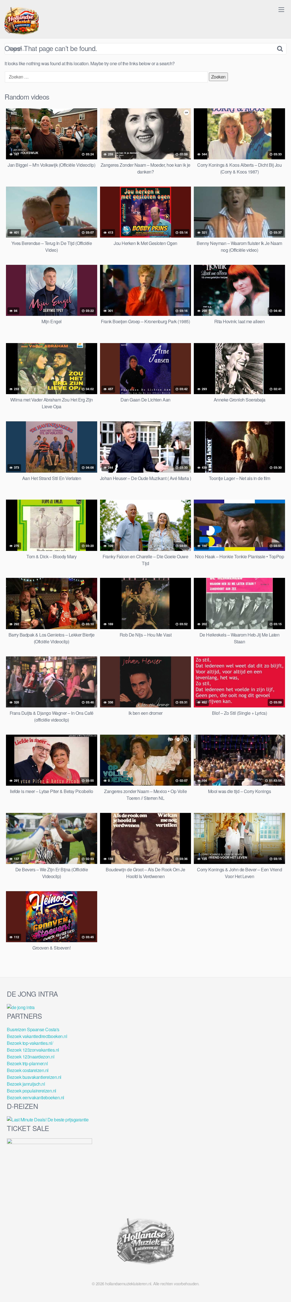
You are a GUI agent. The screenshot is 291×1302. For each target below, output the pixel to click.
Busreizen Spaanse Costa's (33, 1029)
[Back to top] (275, 1284)
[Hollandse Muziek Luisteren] (22, 22)
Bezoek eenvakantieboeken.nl (35, 1097)
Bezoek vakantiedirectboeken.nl (37, 1036)
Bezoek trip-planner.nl (27, 1063)
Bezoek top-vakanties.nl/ (30, 1043)
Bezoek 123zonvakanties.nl (33, 1050)
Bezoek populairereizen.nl (31, 1090)
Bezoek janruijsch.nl (26, 1084)
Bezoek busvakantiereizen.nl (34, 1077)
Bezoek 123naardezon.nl (30, 1056)
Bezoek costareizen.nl (28, 1070)
